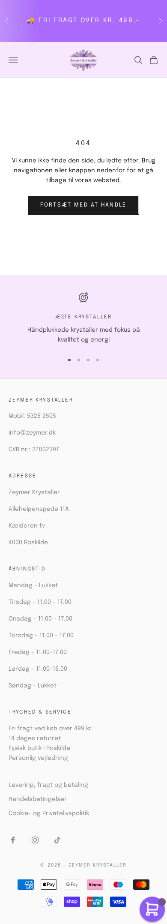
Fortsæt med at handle (83, 205)
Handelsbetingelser (38, 799)
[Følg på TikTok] (57, 840)
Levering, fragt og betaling (48, 785)
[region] (83, 318)
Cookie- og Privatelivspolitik (49, 813)
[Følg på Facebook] (13, 840)
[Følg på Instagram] (35, 840)
